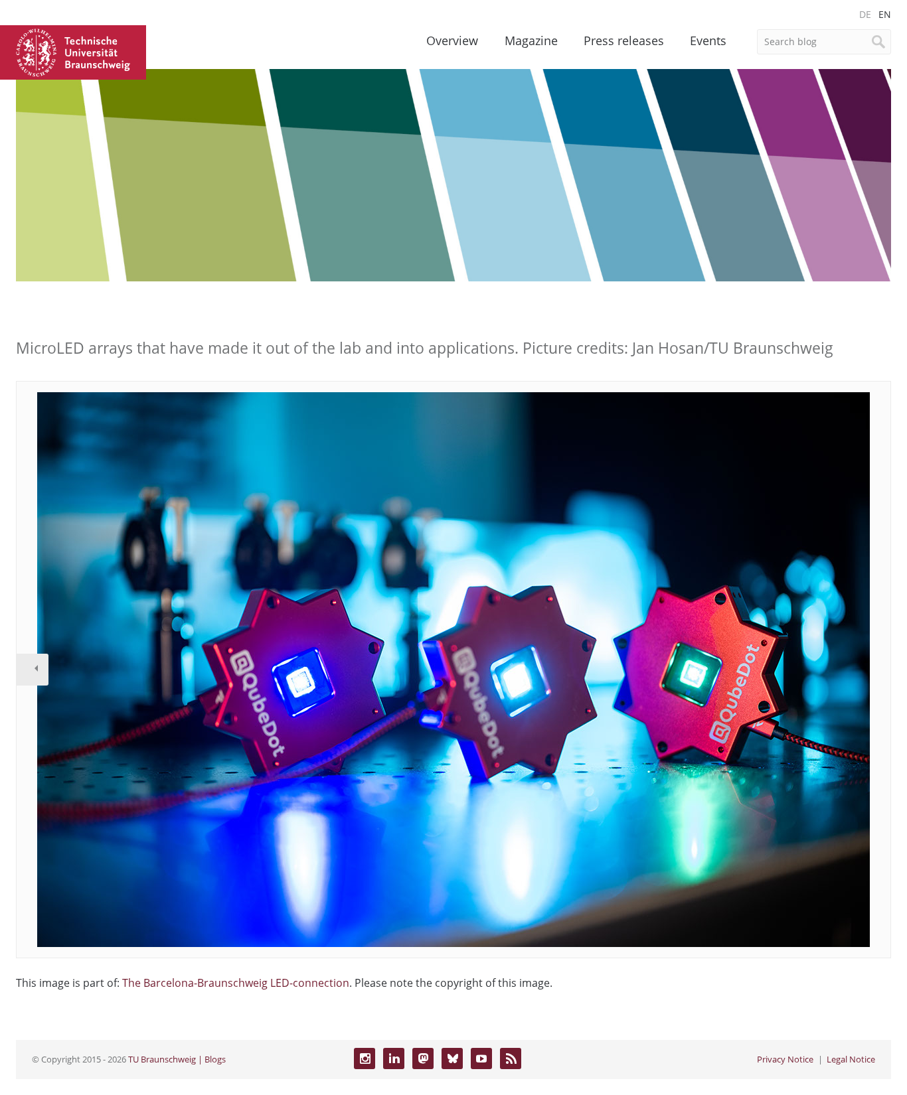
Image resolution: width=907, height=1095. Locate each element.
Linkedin (393, 1058)
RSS (510, 1058)
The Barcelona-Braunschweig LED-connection (235, 983)
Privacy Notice (785, 1059)
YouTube (481, 1058)
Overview (452, 40)
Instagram (364, 1058)
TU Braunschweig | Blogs (177, 1059)
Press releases (624, 40)
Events (708, 40)
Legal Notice (851, 1059)
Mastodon (423, 1058)
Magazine (531, 40)
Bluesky (452, 1058)
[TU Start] (73, 51)
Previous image (32, 670)
